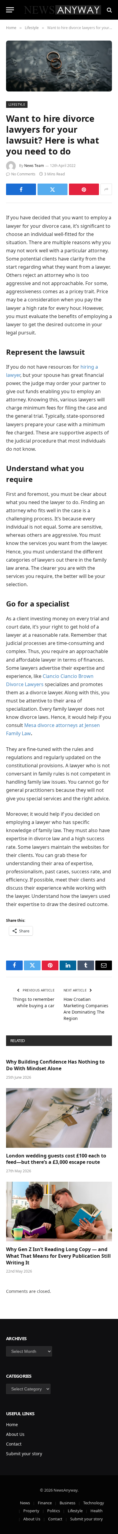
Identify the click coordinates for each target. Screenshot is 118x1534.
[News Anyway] (62, 10)
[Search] (109, 10)
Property (31, 1510)
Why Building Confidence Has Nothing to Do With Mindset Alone (55, 1065)
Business (67, 1503)
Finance (45, 1503)
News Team (34, 165)
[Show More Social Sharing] (106, 189)
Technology (93, 1503)
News (25, 1503)
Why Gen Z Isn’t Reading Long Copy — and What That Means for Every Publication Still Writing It (58, 1256)
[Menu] (10, 10)
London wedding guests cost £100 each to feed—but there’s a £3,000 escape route (56, 1159)
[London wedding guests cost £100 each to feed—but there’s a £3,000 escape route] (59, 1118)
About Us (15, 1434)
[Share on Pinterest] (84, 189)
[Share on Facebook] (21, 189)
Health (96, 1510)
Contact (13, 1444)
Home (12, 1424)
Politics (53, 1510)
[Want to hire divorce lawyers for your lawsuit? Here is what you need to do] (59, 66)
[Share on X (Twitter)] (52, 189)
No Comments (23, 174)
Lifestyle (16, 104)
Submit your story (24, 1453)
